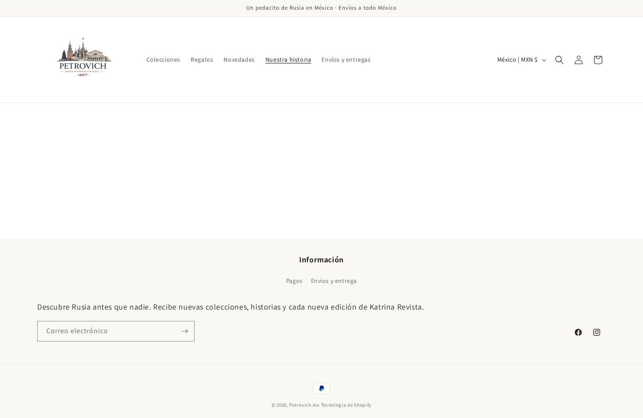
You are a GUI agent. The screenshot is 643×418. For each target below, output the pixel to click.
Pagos (294, 281)
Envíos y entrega (334, 281)
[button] (559, 60)
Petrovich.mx (304, 405)
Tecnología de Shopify (346, 405)
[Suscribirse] (184, 331)
